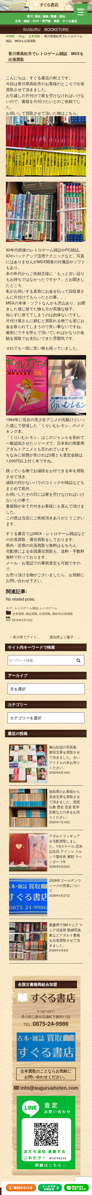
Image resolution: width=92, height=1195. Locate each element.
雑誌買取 (32, 613)
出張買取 (45, 613)
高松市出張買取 (62, 613)
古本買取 (18, 613)
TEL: (45, 1024)
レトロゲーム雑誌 (26, 608)
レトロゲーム (48, 608)
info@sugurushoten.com (49, 1087)
